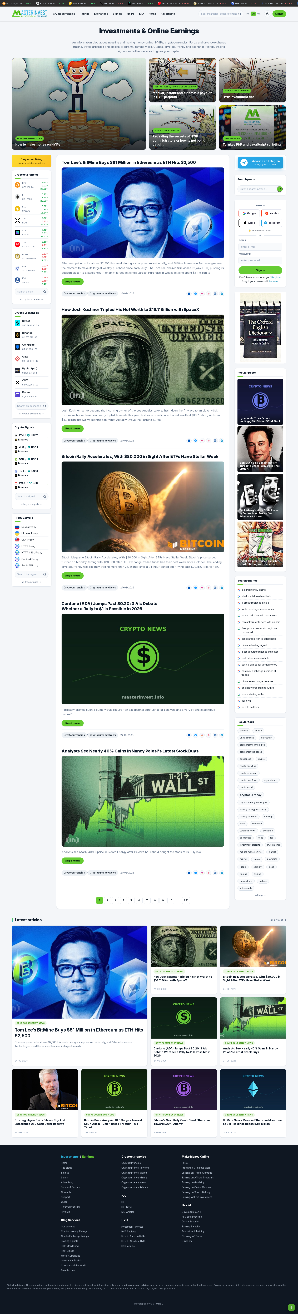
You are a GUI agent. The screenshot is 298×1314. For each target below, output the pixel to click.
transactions (246, 881)
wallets (263, 881)
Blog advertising (31, 160)
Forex (152, 13)
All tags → (260, 895)
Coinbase (28, 344)
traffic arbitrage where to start (258, 609)
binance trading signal (254, 645)
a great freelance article (255, 602)
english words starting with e (258, 687)
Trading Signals (69, 1241)
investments (273, 845)
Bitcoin (258, 730)
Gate (25, 356)
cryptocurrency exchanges (253, 802)
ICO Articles (127, 1212)
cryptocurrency (250, 795)
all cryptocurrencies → (31, 299)
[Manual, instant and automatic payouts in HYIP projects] (182, 80)
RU (247, 13)
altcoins (244, 730)
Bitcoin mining (247, 737)
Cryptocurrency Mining (134, 1177)
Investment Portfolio (72, 1260)
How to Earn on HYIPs (133, 1236)
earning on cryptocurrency (253, 809)
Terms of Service (70, 1187)
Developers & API (191, 1212)
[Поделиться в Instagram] (202, 293)
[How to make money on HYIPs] (79, 104)
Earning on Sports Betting (196, 1192)
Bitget (26, 321)
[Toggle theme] (267, 13)
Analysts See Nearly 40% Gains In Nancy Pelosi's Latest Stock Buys (130, 750)
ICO (141, 13)
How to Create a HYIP (133, 1241)
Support (65, 1197)
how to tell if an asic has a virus (259, 615)
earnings (268, 816)
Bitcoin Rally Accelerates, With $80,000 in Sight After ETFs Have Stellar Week (140, 456)
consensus (245, 759)
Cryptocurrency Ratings (74, 1231)
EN (253, 13)
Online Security (190, 1221)
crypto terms (270, 780)
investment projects (250, 845)
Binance (27, 332)
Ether (242, 823)
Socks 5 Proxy (30, 565)
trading (257, 874)
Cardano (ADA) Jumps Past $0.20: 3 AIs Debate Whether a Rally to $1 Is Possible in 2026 (109, 606)
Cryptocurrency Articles (134, 1187)
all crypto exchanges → (31, 413)
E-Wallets (187, 1241)
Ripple (243, 867)
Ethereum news (248, 830)
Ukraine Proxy (30, 533)
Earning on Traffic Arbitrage (197, 1172)
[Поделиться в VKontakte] (215, 293)
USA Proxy (28, 539)
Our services (68, 1226)
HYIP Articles (128, 1246)
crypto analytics (248, 766)
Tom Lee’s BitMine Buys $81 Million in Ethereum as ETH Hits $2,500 (129, 162)
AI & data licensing (192, 1216)
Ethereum (257, 823)
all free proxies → (31, 582)
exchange (268, 830)
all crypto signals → (31, 504)
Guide (64, 1202)
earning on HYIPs (248, 816)
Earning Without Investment (197, 1197)
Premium (65, 1211)
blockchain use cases (251, 752)
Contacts (66, 1192)
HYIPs (130, 13)
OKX (25, 380)
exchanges (245, 837)
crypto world (246, 787)
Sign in (279, 13)
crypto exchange (248, 773)
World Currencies (70, 1255)
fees (260, 837)
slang (271, 867)
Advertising (168, 13)
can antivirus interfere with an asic (261, 622)
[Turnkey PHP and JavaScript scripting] (252, 127)
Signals (117, 13)
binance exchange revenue (257, 681)
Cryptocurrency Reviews (135, 1167)
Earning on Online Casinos (196, 1187)
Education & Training (193, 1231)
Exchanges (101, 13)
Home (64, 1163)
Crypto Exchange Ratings (75, 1236)
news (257, 859)
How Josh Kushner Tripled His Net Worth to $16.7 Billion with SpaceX (130, 309)
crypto (261, 759)
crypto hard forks (248, 780)
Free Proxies (68, 1270)
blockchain (266, 737)
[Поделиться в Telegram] (221, 293)
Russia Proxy (29, 526)
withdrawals (246, 888)
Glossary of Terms (192, 1236)
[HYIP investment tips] (252, 80)
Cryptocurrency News (103, 293)
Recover (274, 281)
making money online (254, 589)
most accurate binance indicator (260, 651)
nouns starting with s (253, 694)
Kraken (26, 392)
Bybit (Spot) (29, 368)
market (272, 852)
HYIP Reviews (128, 1231)
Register (276, 277)
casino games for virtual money (259, 664)
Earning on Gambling (193, 1182)
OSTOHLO (156, 1303)
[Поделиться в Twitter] (195, 293)
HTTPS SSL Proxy (32, 552)
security (258, 867)
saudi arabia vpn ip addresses (259, 638)
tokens (243, 874)
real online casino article (255, 658)
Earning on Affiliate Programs (198, 1177)
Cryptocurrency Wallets (134, 1172)
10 (171, 900)
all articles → (278, 919)
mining (243, 859)
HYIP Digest (67, 1250)
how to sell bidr (250, 707)
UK (259, 13)
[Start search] (280, 189)
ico (271, 837)
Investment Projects (132, 1226)
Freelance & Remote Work (196, 1167)
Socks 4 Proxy (30, 559)
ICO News (126, 1207)
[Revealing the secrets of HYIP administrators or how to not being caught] (182, 127)
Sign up (65, 1172)
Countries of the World (73, 1265)
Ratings (84, 13)
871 (186, 900)
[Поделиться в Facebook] (189, 293)
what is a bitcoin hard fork (256, 596)
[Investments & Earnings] (29, 14)
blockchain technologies (252, 744)
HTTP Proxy (29, 546)
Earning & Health (191, 1226)
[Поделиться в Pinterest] (208, 293)
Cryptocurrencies (64, 13)
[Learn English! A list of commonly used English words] (260, 327)
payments (272, 859)
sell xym (246, 700)
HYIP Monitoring (70, 1246)
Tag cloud (66, 1167)
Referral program (70, 1206)
